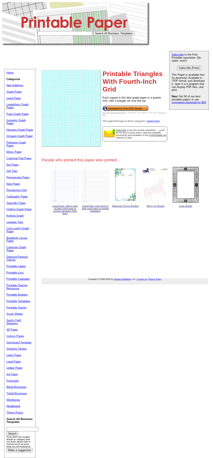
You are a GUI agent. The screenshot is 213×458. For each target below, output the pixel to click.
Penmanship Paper (17, 177)
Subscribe (121, 130)
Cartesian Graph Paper (16, 249)
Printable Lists (15, 272)
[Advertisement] (78, 55)
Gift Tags (11, 171)
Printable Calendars (18, 278)
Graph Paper (14, 91)
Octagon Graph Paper (19, 136)
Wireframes (13, 399)
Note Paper (13, 183)
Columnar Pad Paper (18, 158)
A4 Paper (12, 374)
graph (150, 121)
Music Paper (14, 151)
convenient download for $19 (189, 102)
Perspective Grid (16, 190)
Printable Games (16, 307)
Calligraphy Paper (17, 196)
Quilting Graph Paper (19, 209)
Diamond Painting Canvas (17, 258)
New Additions (15, 85)
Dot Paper (12, 164)
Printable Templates (18, 301)
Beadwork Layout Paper (16, 239)
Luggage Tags (14, 222)
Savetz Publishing (122, 279)
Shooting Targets (16, 348)
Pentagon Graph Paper (16, 144)
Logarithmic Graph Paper (17, 106)
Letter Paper (13, 355)
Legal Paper (13, 361)
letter (157, 121)
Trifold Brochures (16, 393)
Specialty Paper (16, 203)
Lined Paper (13, 98)
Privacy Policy (154, 279)
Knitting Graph (15, 215)
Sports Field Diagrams (13, 322)
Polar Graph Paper (17, 114)
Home (10, 72)
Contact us (142, 279)
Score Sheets (14, 313)
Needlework (13, 406)
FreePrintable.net (157, 135)
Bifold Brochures (16, 387)
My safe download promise (114, 113)
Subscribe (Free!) (189, 67)
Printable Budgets (17, 294)
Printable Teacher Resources (16, 287)
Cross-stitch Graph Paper (17, 230)
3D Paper (12, 329)
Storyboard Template (18, 342)
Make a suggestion (19, 450)
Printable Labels (16, 266)
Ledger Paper (14, 367)
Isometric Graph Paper (16, 122)
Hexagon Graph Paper (19, 129)
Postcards (12, 380)
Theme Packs (14, 412)
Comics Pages (15, 336)
